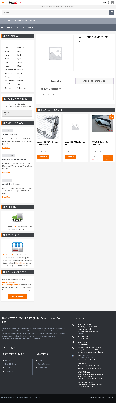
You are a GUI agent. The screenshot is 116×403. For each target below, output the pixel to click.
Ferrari (7, 55)
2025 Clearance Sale (9, 135)
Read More (6, 148)
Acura (7, 44)
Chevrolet (20, 47)
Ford (19, 55)
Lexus (7, 66)
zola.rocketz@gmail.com (11, 285)
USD (103, 2)
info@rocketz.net (8, 282)
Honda (7, 59)
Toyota (19, 84)
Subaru (20, 81)
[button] (2, 2)
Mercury (20, 70)
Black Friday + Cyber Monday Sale (14, 159)
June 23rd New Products (11, 184)
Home (3, 20)
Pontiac (7, 77)
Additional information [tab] (94, 81)
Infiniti (7, 62)
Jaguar (20, 62)
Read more (43, 157)
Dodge (7, 51)
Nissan (19, 73)
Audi (19, 44)
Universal (8, 88)
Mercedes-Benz (10, 70)
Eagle (19, 51)
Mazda (19, 66)
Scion (19, 77)
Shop (9, 20)
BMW (6, 47)
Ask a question (17, 296)
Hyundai (20, 59)
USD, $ (6, 112)
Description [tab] (56, 81)
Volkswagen (22, 88)
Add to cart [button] (107, 158)
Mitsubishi (8, 73)
